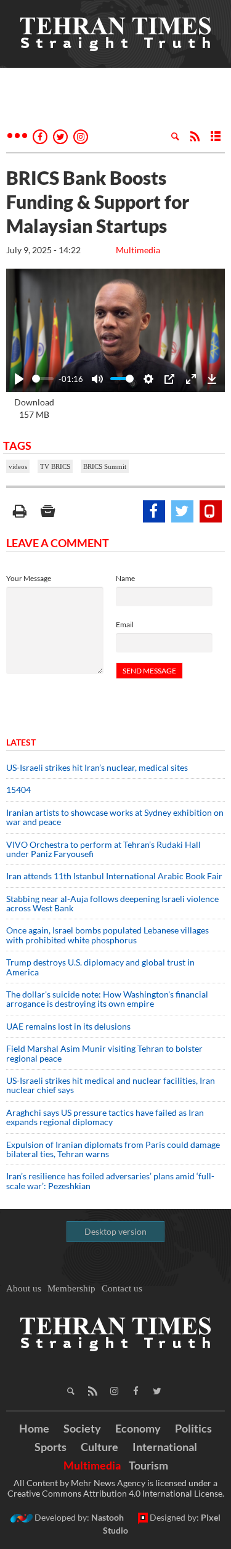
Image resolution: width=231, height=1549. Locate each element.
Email (125, 624)
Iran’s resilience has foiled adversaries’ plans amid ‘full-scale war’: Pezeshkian (110, 1180)
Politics (193, 1428)
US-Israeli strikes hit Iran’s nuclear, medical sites (97, 767)
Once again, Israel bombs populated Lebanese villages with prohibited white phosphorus (107, 935)
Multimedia (138, 250)
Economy (138, 1428)
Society (82, 1428)
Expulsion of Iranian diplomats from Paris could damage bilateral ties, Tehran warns (113, 1149)
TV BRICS (55, 466)
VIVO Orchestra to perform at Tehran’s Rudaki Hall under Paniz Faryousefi (103, 849)
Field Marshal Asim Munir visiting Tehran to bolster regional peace (104, 1053)
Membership (71, 1288)
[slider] (43, 378)
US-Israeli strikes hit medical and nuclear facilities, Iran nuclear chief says (110, 1085)
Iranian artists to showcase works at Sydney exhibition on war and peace (115, 817)
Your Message (28, 578)
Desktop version (115, 1231)
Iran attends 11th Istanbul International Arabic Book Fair (114, 876)
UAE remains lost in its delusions (68, 1026)
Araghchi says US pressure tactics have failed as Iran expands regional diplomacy (105, 1117)
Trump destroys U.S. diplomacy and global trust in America (100, 967)
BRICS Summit (104, 466)
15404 (18, 789)
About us (23, 1288)
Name (125, 578)
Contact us (122, 1288)
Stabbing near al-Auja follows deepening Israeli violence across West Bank (112, 903)
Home (34, 1428)
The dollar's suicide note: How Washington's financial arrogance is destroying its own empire (107, 999)
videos (18, 466)
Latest (21, 742)
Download (34, 408)
